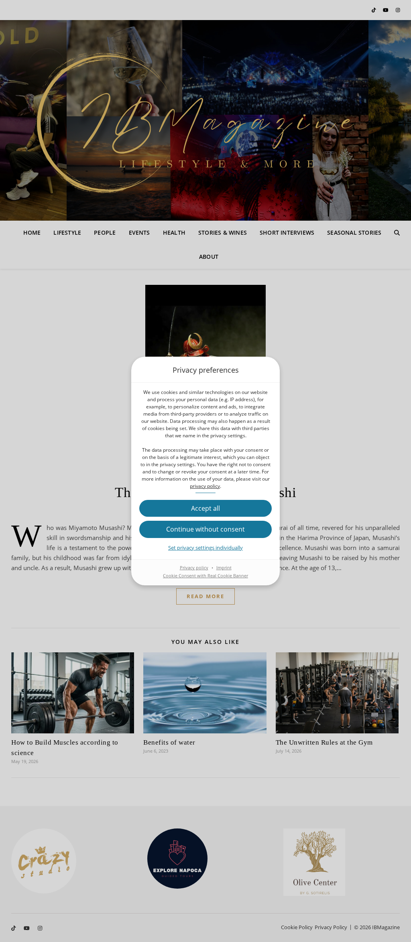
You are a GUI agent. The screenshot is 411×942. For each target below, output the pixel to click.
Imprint (224, 567)
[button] (205, 508)
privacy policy (205, 486)
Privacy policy (194, 567)
